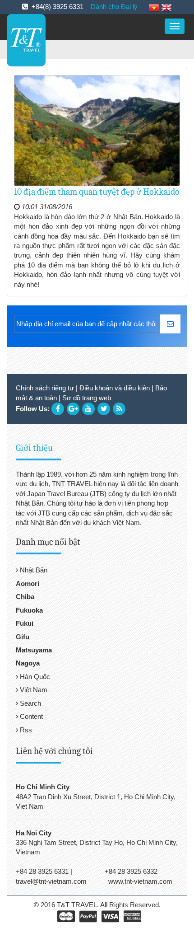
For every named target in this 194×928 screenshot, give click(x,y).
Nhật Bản (32, 570)
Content (30, 716)
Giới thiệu (34, 448)
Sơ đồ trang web (86, 398)
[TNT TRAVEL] (26, 39)
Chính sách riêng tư (45, 388)
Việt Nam (32, 690)
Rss (25, 730)
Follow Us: (33, 408)
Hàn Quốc (34, 676)
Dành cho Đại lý (114, 6)
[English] (166, 7)
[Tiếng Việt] (153, 7)
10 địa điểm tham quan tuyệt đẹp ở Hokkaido (97, 192)
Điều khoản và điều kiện (114, 388)
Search (29, 703)
